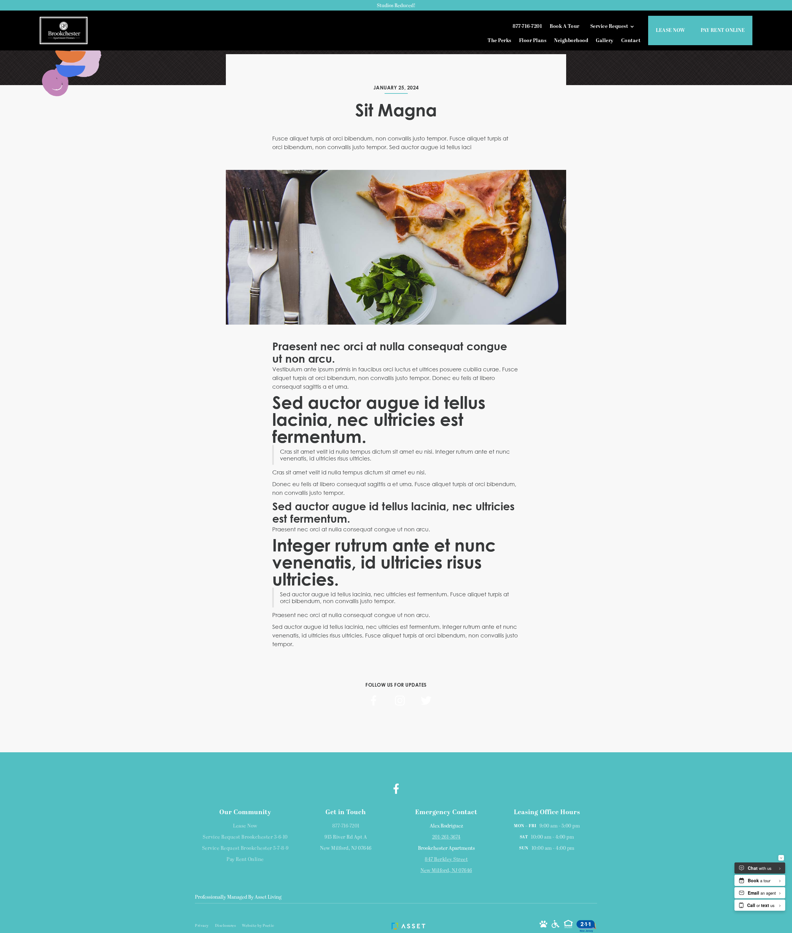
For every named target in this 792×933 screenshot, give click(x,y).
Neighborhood (571, 40)
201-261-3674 (446, 837)
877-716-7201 (345, 826)
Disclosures (225, 926)
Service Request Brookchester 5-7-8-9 (245, 848)
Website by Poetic (258, 926)
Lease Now (245, 826)
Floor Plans (533, 40)
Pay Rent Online (245, 859)
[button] (614, 26)
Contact (631, 40)
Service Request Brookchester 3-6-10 (245, 837)
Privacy (202, 926)
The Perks (499, 40)
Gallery (604, 40)
